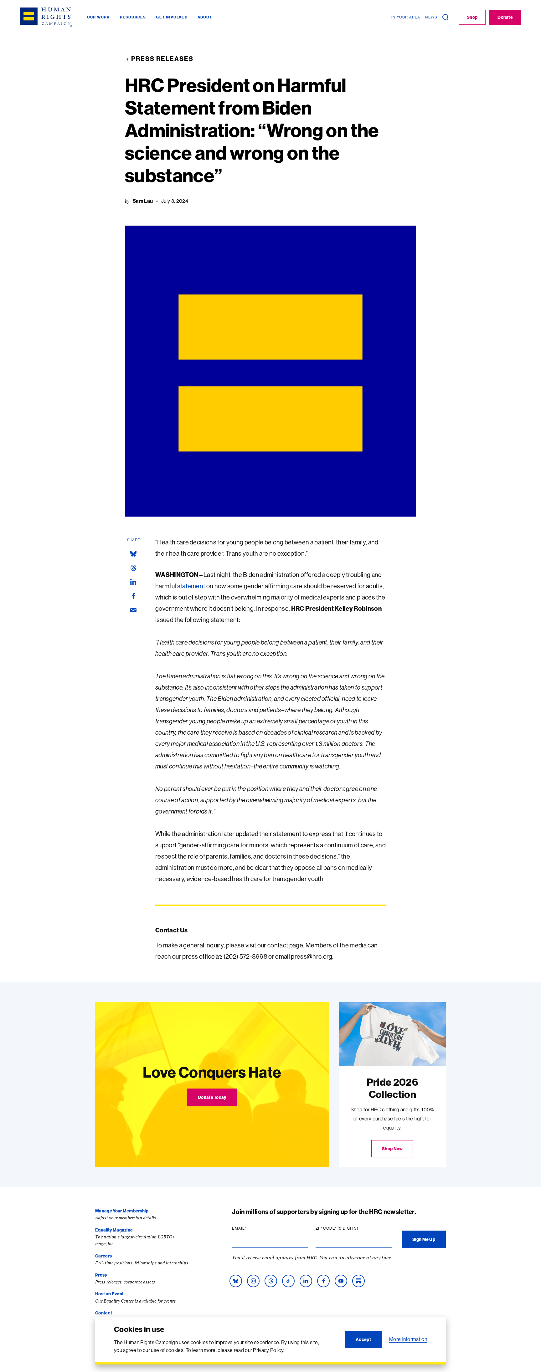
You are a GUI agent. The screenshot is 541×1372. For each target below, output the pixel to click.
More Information (408, 1339)
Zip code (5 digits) (349, 1228)
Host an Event (109, 1294)
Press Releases (162, 59)
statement (191, 586)
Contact (103, 1313)
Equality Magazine (114, 1230)
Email (251, 1228)
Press (101, 1275)
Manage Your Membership (121, 1211)
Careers (103, 1256)
